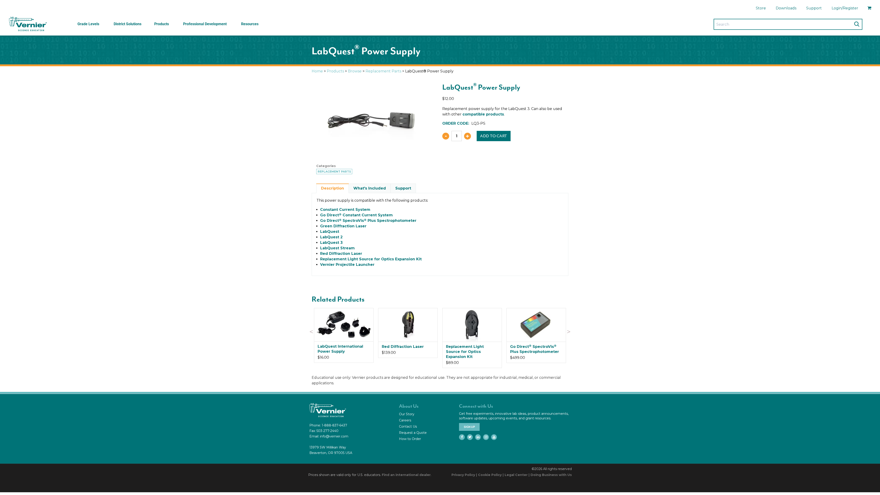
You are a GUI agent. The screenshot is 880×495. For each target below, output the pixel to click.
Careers (405, 420)
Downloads (786, 8)
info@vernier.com (334, 436)
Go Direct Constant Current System (356, 215)
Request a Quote (413, 433)
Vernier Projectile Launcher (347, 264)
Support (814, 8)
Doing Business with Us (551, 475)
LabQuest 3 (331, 242)
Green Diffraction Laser (343, 226)
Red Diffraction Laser (341, 253)
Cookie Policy (490, 475)
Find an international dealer (406, 475)
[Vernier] (27, 24)
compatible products (483, 114)
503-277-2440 (327, 431)
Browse (355, 71)
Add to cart (493, 135)
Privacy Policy (463, 475)
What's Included (369, 188)
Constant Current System (345, 209)
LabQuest (329, 231)
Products (161, 24)
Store (761, 8)
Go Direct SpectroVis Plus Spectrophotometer (368, 220)
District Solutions (127, 24)
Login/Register (845, 8)
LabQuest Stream (337, 248)
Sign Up (469, 427)
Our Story (406, 414)
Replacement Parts (383, 71)
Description (332, 188)
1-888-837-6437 (334, 425)
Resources (249, 24)
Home (317, 71)
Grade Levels (88, 24)
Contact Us (408, 426)
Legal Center (516, 475)
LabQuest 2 (331, 237)
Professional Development (205, 24)
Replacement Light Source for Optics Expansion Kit (371, 259)
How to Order (410, 439)
